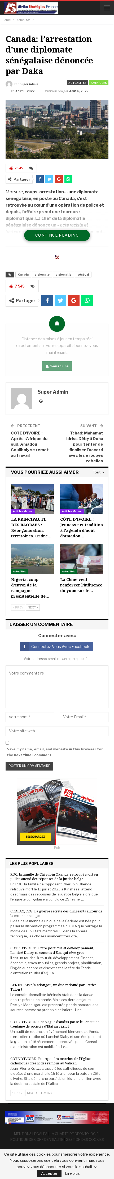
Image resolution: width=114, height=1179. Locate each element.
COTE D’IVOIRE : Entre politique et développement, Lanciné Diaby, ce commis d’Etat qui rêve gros (52, 950)
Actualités (77, 82)
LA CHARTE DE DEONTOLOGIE (74, 1134)
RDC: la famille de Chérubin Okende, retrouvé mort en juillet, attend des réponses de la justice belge (54, 876)
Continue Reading (57, 235)
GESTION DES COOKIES (85, 1139)
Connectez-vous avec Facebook (60, 646)
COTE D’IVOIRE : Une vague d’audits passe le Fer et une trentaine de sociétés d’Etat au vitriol (54, 1024)
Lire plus (72, 1173)
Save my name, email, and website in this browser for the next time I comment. (55, 752)
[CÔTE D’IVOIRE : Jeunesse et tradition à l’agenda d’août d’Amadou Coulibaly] (81, 499)
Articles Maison (23, 511)
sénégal (83, 274)
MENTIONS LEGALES (30, 1134)
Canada (23, 274)
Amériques (99, 82)
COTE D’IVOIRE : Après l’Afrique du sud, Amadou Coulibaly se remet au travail (30, 444)
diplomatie (63, 274)
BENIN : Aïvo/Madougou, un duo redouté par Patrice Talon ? (53, 987)
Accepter (49, 1173)
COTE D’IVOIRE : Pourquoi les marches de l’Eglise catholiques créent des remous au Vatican (50, 1060)
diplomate (42, 274)
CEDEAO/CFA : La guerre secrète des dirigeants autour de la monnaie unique (56, 913)
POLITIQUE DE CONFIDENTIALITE (36, 1139)
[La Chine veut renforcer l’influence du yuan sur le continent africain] (81, 559)
